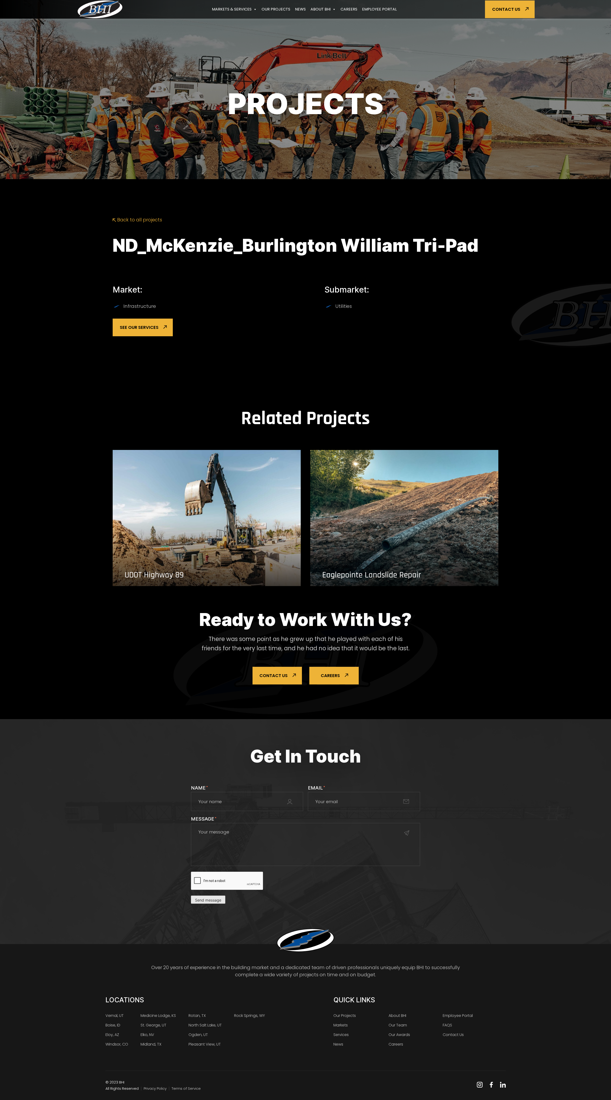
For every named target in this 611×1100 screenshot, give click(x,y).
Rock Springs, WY (249, 1015)
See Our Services (139, 327)
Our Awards (399, 1034)
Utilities (343, 306)
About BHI (321, 9)
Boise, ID (112, 1025)
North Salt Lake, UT (205, 1025)
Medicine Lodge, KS (158, 1015)
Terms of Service (186, 1088)
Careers (349, 9)
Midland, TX (151, 1044)
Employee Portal (379, 9)
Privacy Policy (155, 1088)
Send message (208, 900)
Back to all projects (139, 219)
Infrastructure (139, 306)
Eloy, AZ (112, 1034)
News (300, 9)
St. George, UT (153, 1025)
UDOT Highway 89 (154, 575)
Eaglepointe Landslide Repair (371, 575)
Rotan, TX (197, 1015)
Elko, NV (147, 1034)
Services (341, 1034)
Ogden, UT (198, 1034)
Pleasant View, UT (205, 1044)
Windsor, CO (116, 1044)
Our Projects (276, 9)
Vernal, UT (114, 1015)
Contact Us (506, 9)
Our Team (398, 1025)
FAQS (447, 1025)
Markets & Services (232, 9)
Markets (340, 1025)
